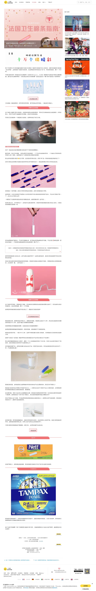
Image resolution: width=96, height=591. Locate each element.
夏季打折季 (13, 573)
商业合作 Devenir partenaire (28, 574)
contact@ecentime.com (60, 572)
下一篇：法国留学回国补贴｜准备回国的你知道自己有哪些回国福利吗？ (50, 560)
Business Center (8, 576)
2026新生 (21, 2)
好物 (39, 2)
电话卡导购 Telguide (15, 574)
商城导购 (28, 2)
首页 (5, 573)
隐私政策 (55, 587)
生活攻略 (34, 2)
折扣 (16, 2)
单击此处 (26, 587)
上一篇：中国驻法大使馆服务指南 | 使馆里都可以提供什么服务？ (19, 560)
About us (41, 573)
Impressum (6, 574)
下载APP (50, 2)
